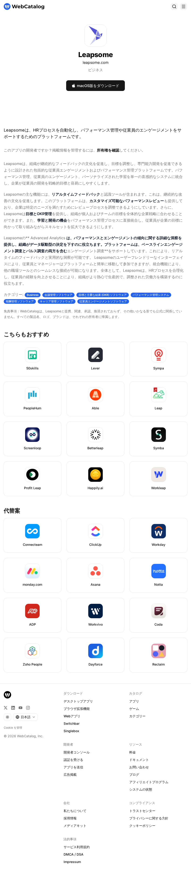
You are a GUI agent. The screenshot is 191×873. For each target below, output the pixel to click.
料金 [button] (132, 752)
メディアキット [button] (75, 826)
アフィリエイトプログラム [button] (148, 782)
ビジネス (95, 70)
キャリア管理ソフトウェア (56, 301)
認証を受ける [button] (73, 760)
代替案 (12, 510)
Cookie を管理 (13, 727)
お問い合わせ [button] (139, 767)
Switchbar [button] (71, 723)
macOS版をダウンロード (98, 85)
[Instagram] (28, 708)
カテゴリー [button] (137, 716)
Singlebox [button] (71, 731)
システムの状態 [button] (140, 789)
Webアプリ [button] (72, 716)
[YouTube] (20, 708)
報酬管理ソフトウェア (20, 301)
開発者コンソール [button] (77, 752)
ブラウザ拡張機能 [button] (77, 709)
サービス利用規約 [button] (77, 847)
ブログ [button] (134, 774)
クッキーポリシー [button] (142, 826)
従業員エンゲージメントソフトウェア (103, 301)
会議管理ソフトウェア (58, 295)
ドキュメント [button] (139, 760)
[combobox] (25, 717)
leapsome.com (96, 62)
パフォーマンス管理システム (151, 295)
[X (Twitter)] (5, 708)
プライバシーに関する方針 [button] (148, 818)
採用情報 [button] (70, 818)
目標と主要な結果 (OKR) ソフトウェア (102, 295)
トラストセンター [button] (142, 811)
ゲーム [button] (134, 709)
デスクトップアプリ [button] (78, 701)
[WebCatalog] (7, 694)
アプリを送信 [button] (73, 767)
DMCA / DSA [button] (73, 854)
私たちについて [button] (75, 811)
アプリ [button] (134, 701)
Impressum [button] (72, 862)
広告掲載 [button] (70, 774)
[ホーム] (24, 6)
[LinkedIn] (13, 708)
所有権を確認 (108, 150)
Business (32, 295)
